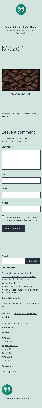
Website (6, 203)
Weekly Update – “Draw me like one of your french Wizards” (20, 291)
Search (5, 256)
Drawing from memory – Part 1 (25, 113)
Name (4, 174)
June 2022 (7, 357)
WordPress (26, 398)
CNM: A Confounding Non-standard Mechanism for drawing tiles (19, 277)
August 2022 (8, 349)
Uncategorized (9, 371)
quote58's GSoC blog (21, 26)
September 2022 (10, 345)
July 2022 (6, 353)
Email (4, 189)
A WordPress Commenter (14, 323)
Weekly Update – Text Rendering (17, 286)
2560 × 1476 (7, 116)
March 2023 (7, 341)
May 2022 (6, 360)
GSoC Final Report (10, 283)
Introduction (7, 327)
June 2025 (7, 338)
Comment (7, 147)
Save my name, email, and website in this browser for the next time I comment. (22, 218)
